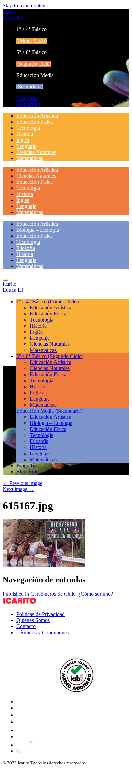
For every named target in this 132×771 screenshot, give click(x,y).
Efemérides (28, 104)
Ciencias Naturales (36, 152)
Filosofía (25, 248)
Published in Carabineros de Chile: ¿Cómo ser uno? (58, 594)
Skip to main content (25, 5)
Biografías (27, 98)
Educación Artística (37, 116)
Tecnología (28, 128)
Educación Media (49, 411)
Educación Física (34, 122)
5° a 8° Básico (49, 356)
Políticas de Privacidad (40, 614)
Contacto (26, 626)
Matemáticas (29, 158)
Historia (24, 134)
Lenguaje (26, 146)
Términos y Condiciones (42, 632)
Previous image (22, 483)
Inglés (22, 140)
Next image (18, 489)
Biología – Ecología (37, 230)
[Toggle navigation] (5, 280)
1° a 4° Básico (47, 301)
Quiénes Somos (33, 620)
